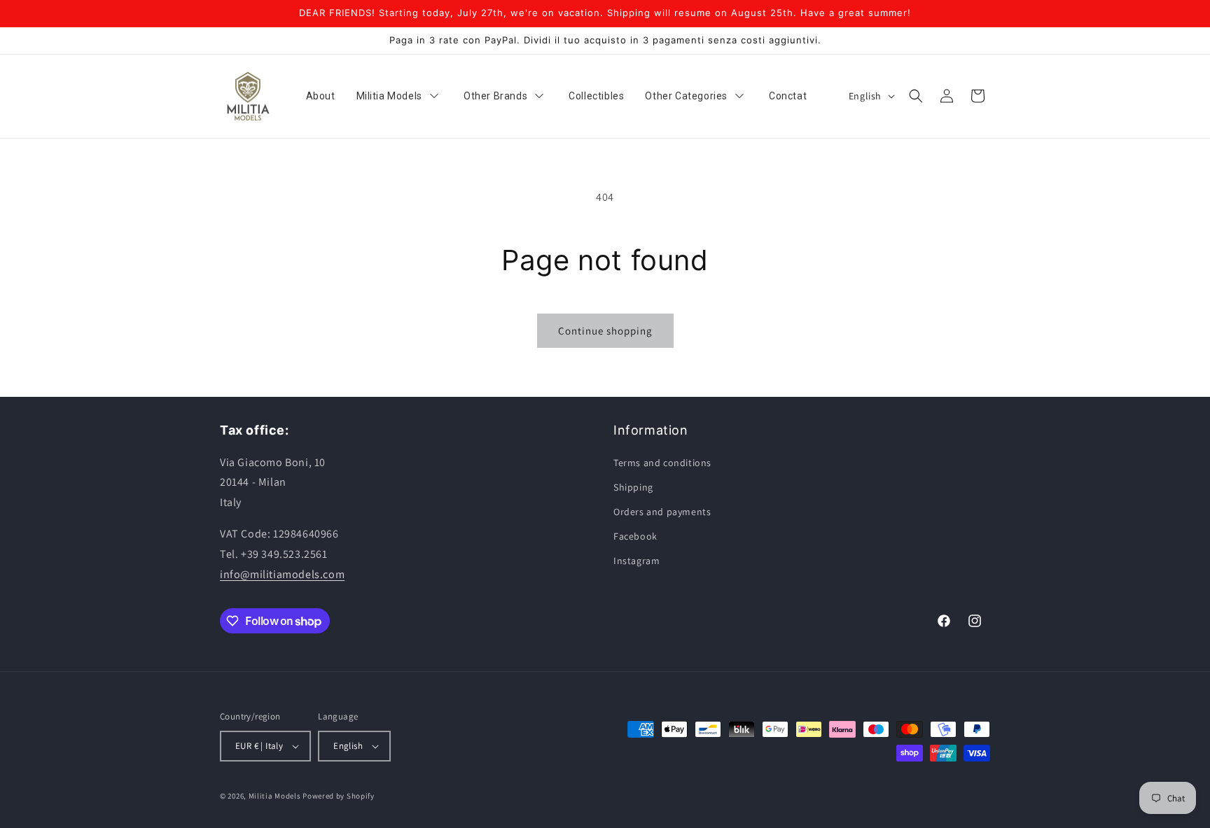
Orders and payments (662, 511)
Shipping (633, 487)
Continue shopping (605, 330)
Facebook (635, 536)
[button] (915, 95)
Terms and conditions (662, 462)
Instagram (636, 560)
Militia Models (275, 796)
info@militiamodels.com (282, 574)
